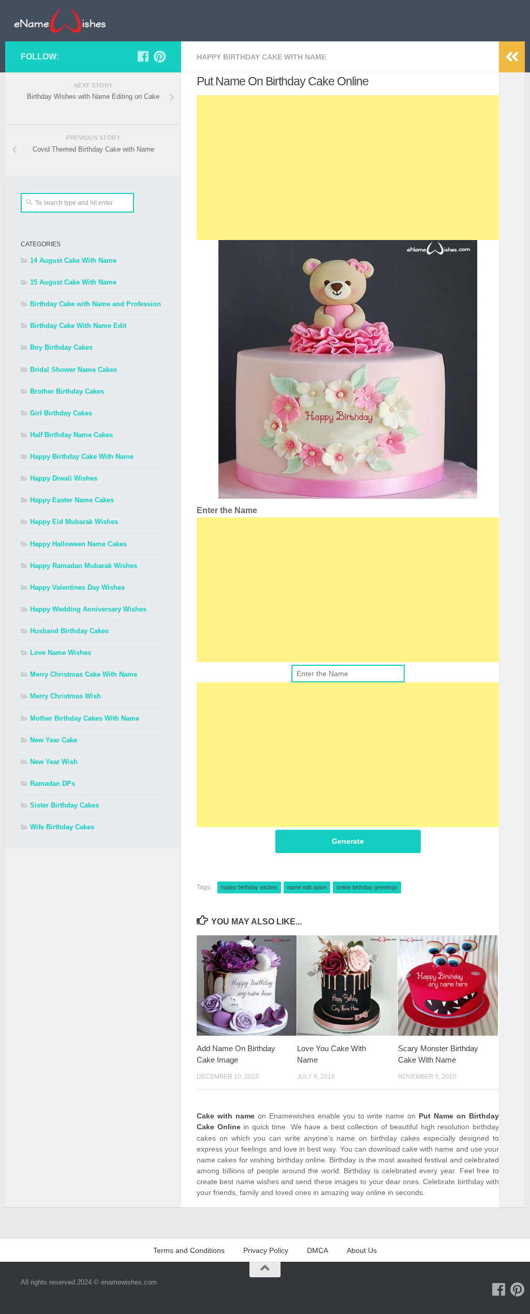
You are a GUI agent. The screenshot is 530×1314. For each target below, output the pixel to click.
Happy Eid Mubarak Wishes (74, 522)
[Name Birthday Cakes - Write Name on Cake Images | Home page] (60, 20)
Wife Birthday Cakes (62, 827)
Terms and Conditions (189, 1250)
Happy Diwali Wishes (63, 478)
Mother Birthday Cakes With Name (84, 718)
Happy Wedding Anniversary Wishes (88, 609)
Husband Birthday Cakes (69, 631)
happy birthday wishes (249, 887)
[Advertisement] (348, 167)
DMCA (317, 1250)
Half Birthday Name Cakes (71, 435)
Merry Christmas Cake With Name (83, 674)
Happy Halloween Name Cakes (78, 544)
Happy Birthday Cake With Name (261, 57)
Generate (348, 841)
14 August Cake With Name (73, 260)
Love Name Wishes (60, 652)
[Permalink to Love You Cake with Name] (347, 985)
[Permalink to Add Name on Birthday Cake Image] (247, 985)
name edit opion (307, 887)
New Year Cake (53, 740)
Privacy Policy (265, 1250)
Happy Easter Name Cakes (72, 500)
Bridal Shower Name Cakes (73, 370)
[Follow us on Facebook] (143, 56)
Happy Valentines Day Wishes (77, 587)
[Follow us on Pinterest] (159, 56)
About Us (362, 1250)
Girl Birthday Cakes (61, 413)
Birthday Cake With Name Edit (78, 326)
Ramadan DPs (52, 783)
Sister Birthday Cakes (64, 805)
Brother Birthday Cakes (67, 391)
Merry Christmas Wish (65, 696)
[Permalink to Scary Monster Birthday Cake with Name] (448, 985)
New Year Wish (54, 762)
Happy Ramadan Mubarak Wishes (83, 566)
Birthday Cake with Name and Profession (95, 304)
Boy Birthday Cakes (61, 347)
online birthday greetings (367, 887)
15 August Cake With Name (73, 282)
